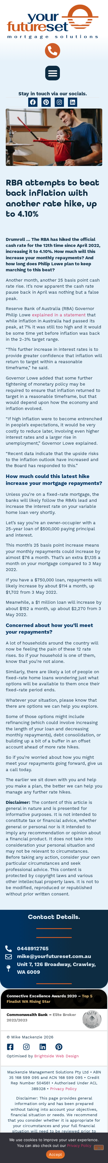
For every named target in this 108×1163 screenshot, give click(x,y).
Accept (55, 1154)
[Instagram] (59, 102)
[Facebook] (32, 102)
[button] (52, 73)
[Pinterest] (46, 102)
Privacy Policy (63, 1088)
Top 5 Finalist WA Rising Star (49, 999)
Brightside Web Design (56, 1056)
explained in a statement (59, 315)
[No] (99, 1147)
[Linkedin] (72, 102)
